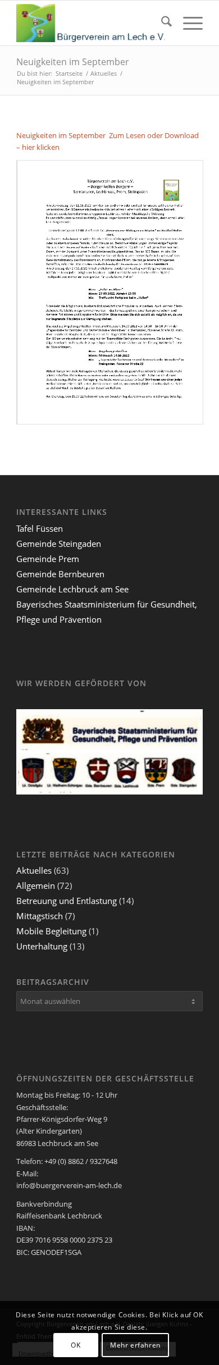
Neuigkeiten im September (72, 62)
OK (75, 1345)
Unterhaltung (41, 946)
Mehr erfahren (135, 1345)
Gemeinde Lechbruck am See (72, 589)
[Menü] (187, 23)
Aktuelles (34, 870)
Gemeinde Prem (47, 558)
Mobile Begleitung (51, 931)
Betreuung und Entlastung (66, 900)
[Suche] (161, 23)
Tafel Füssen (39, 528)
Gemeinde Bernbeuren (60, 573)
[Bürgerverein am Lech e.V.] (90, 23)
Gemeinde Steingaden (58, 543)
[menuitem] (161, 23)
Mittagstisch (39, 915)
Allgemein (35, 885)
